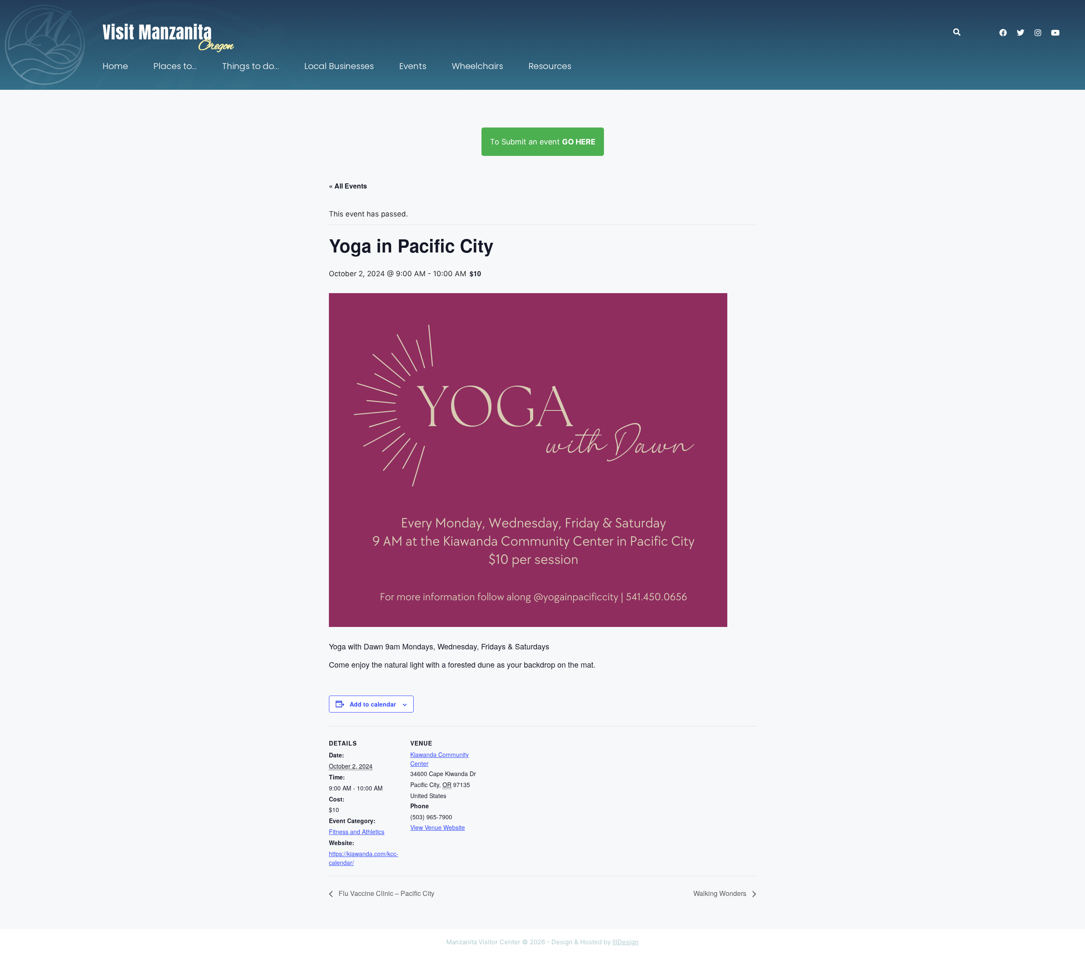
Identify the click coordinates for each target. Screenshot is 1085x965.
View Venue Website (437, 827)
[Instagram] (1038, 32)
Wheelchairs (477, 66)
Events (412, 66)
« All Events (348, 186)
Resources (550, 66)
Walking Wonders (720, 893)
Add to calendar (373, 704)
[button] (961, 32)
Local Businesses (339, 66)
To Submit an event (542, 141)
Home (115, 66)
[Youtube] (1055, 32)
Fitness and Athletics (356, 831)
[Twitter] (1020, 32)
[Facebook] (1003, 32)
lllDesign (625, 942)
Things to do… (250, 66)
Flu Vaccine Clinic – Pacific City (385, 893)
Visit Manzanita (157, 32)
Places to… (175, 66)
